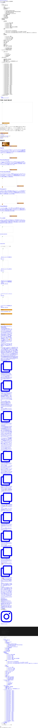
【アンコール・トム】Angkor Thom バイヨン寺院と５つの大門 (17, 662)
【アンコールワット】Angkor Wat (12, 661)
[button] (10, 246)
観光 (6, 665)
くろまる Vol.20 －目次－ (10, 701)
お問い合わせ (4, 632)
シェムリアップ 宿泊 (11, 668)
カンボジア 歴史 (10, 655)
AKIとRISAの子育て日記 (11, 645)
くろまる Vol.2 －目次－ (10, 718)
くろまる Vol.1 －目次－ (10, 719)
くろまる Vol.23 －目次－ (10, 699)
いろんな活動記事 (8, 647)
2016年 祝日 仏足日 (10, 678)
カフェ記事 (7, 649)
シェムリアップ (10, 682)
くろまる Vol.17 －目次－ (10, 704)
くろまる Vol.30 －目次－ (10, 692)
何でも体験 (7, 648)
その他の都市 (9, 683)
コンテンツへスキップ (3, 0)
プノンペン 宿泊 (10, 667)
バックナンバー (4, 630)
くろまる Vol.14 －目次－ (10, 707)
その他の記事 (8, 650)
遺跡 (6, 660)
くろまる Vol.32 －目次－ (10, 690)
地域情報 (5, 652)
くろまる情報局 (4, 722)
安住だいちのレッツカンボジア (12, 646)
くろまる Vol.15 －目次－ (10, 706)
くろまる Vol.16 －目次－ (10, 705)
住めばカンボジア (7, 651)
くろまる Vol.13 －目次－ (10, 708)
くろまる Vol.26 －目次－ (10, 696)
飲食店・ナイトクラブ (4, 133)
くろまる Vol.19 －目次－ (10, 702)
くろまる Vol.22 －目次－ (10, 700)
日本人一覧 (7, 680)
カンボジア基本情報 (5, 629)
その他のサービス (7, 721)
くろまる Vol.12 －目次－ (10, 709)
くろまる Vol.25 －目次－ (10, 697)
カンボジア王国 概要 (11, 654)
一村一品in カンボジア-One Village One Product (14, 644)
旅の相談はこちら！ (5, 633)
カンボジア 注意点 (10, 659)
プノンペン (9, 681)
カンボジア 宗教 (10, 657)
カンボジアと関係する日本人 (8, 679)
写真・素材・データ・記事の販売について (13, 688)
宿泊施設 (7, 666)
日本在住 (8, 684)
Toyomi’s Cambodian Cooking (11, 643)
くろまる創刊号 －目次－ (10, 720)
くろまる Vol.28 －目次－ (10, 694)
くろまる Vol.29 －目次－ (10, 693)
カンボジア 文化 (10, 656)
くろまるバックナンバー (8, 689)
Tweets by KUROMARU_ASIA (6, 311)
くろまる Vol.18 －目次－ (10, 703)
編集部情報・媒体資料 (5, 631)
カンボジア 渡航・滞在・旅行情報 (13, 658)
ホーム (3, 628)
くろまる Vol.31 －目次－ (10, 691)
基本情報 (7, 653)
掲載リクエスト (8, 687)
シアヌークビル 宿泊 (11, 669)
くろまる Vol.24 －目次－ (10, 698)
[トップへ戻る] (0, 726)
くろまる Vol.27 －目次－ (10, 695)
